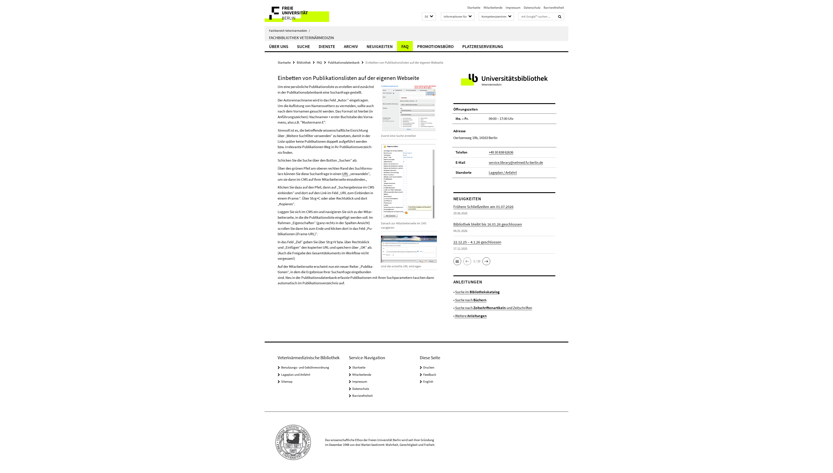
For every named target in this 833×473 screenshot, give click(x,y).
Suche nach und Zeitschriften (493, 307)
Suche (303, 46)
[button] (429, 17)
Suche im (477, 291)
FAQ (404, 46)
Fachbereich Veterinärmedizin (289, 30)
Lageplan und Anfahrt (295, 374)
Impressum (513, 7)
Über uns (278, 46)
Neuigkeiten (380, 46)
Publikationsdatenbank (343, 62)
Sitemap (286, 381)
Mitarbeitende (493, 7)
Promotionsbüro (435, 46)
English (428, 381)
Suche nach (470, 300)
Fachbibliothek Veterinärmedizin (301, 37)
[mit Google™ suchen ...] (560, 16)
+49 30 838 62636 (501, 152)
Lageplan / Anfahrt (503, 172)
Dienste (327, 46)
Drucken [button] (428, 367)
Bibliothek (304, 62)
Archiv (351, 46)
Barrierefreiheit (554, 7)
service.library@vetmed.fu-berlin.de (516, 162)
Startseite (473, 7)
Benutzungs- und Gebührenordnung (305, 367)
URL (345, 173)
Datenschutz (532, 7)
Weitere (470, 315)
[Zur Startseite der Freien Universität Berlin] (301, 13)
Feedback (429, 374)
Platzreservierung (482, 46)
